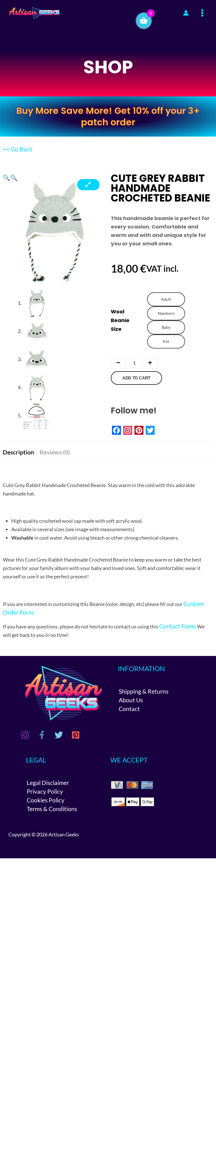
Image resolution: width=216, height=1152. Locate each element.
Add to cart (136, 377)
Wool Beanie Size (120, 320)
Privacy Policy (45, 791)
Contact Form (177, 626)
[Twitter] (59, 735)
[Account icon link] (186, 13)
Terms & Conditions (52, 808)
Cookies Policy (45, 800)
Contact (129, 708)
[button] (6, 177)
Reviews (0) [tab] (55, 452)
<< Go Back (17, 149)
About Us (131, 699)
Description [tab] (18, 452)
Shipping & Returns (143, 691)
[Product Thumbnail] (88, 184)
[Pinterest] (75, 735)
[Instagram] (25, 735)
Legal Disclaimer (48, 782)
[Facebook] (42, 735)
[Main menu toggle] (202, 13)
